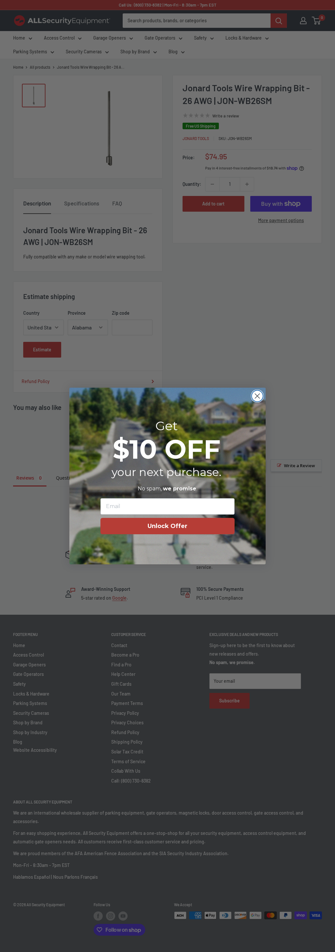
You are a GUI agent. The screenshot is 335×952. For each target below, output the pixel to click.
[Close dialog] (257, 396)
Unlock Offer (167, 526)
